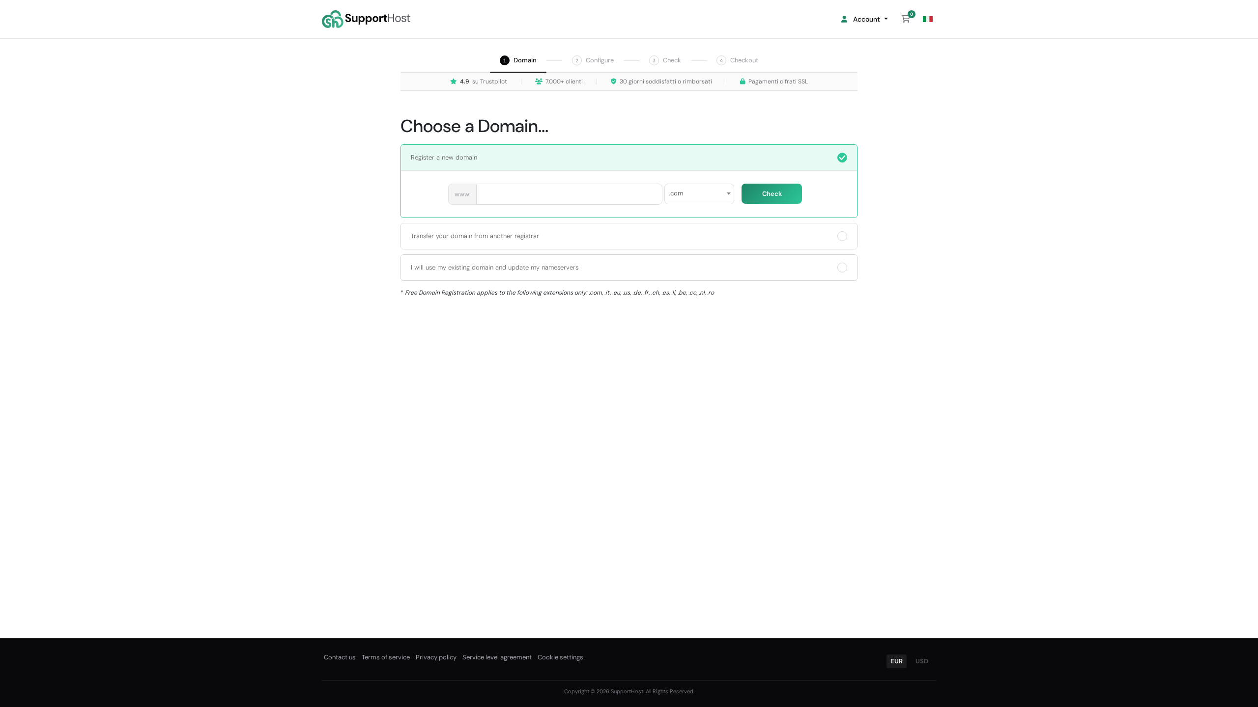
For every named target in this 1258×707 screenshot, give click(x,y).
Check (772, 194)
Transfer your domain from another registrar (475, 236)
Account (865, 19)
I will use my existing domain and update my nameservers (494, 267)
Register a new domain (444, 157)
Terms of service (386, 657)
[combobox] (699, 194)
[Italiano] (927, 19)
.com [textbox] (676, 193)
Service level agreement (497, 657)
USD (921, 661)
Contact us (340, 657)
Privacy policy (436, 657)
